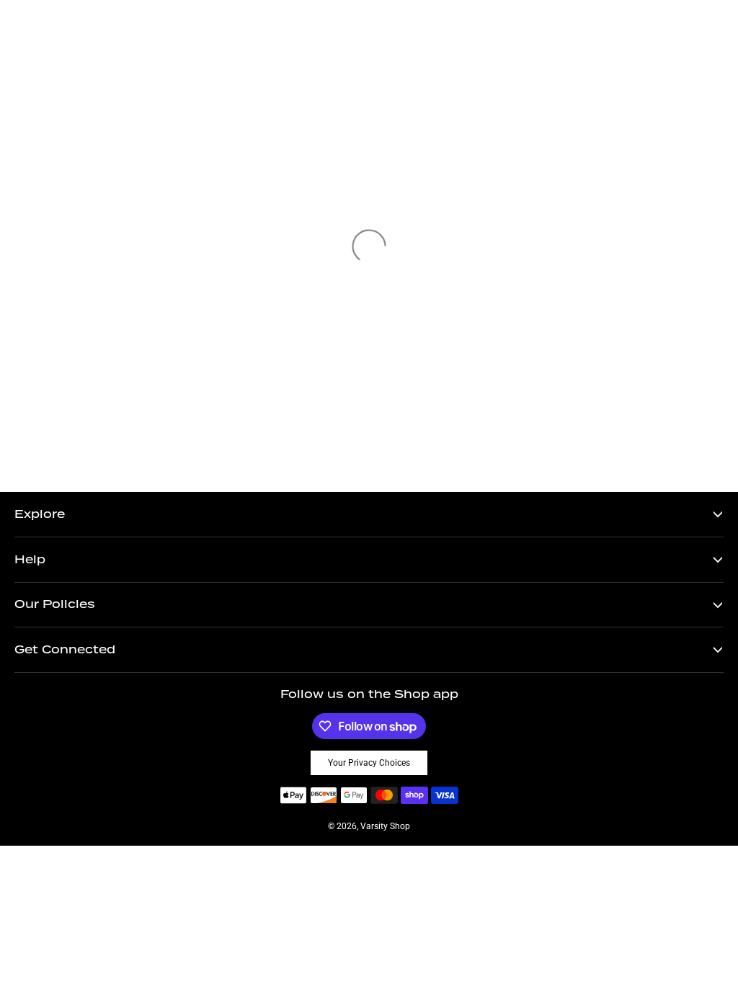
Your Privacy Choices (369, 763)
